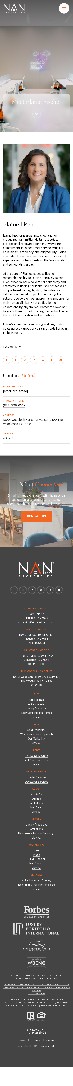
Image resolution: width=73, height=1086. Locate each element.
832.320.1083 (36, 684)
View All (36, 717)
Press (36, 854)
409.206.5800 (36, 664)
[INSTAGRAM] (24, 360)
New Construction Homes (36, 712)
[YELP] (6, 360)
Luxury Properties (36, 708)
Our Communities (36, 704)
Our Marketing (36, 738)
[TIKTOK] (33, 360)
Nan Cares (36, 807)
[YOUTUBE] (60, 360)
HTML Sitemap (37, 859)
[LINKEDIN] (42, 360)
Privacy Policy (49, 1046)
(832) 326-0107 (14, 405)
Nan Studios (36, 863)
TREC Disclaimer (36, 993)
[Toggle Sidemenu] (64, 8)
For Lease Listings (36, 755)
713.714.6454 (26, 622)
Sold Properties (36, 729)
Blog (36, 850)
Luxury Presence (44, 1040)
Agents (36, 798)
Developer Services (36, 781)
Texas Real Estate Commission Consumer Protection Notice (36, 984)
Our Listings (36, 699)
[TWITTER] (15, 360)
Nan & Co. (36, 794)
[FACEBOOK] (51, 360)
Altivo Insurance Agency (36, 880)
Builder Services (36, 777)
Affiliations (36, 803)
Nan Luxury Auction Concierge (36, 833)
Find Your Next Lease (36, 760)
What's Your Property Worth (36, 734)
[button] (36, 516)
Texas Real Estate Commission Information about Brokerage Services (36, 989)
